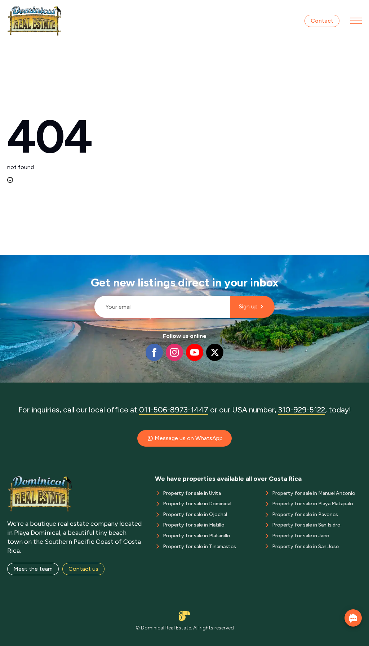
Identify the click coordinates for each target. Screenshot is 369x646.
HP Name (91, 260)
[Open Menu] (356, 21)
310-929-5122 (301, 409)
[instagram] (174, 352)
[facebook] (154, 352)
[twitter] (214, 352)
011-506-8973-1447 (173, 409)
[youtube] (194, 352)
